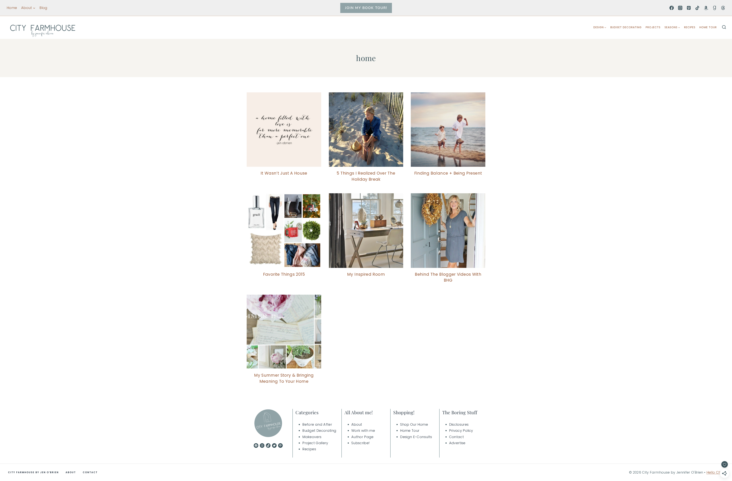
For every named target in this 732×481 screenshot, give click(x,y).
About (356, 424)
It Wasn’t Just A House (284, 173)
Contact (456, 436)
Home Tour (708, 27)
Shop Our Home (414, 424)
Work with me (363, 430)
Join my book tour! (366, 8)
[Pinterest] (689, 8)
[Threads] (723, 8)
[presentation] (284, 129)
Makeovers (311, 436)
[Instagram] (680, 8)
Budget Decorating (626, 27)
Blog (43, 7)
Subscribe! (360, 443)
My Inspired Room (366, 274)
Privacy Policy (461, 430)
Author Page (362, 436)
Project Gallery (315, 443)
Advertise (457, 443)
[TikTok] (697, 8)
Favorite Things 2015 (284, 274)
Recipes (689, 27)
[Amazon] (706, 8)
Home (12, 7)
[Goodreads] (714, 8)
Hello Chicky (716, 472)
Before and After (317, 424)
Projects (653, 27)
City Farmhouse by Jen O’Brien (33, 472)
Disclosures (459, 424)
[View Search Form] (724, 27)
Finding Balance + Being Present (448, 173)
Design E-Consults (416, 436)
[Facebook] (671, 8)
